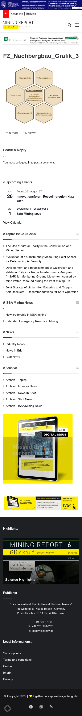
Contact (8, 666)
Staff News (13, 357)
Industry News (15, 344)
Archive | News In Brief (21, 392)
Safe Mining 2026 (29, 213)
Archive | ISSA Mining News (24, 405)
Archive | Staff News (19, 399)
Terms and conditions (17, 659)
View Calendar (12, 222)
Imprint (7, 672)
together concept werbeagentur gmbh (55, 696)
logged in (24, 162)
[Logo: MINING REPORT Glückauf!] (20, 25)
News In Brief (14, 350)
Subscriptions (12, 653)
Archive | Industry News (21, 386)
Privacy (8, 679)
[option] (41, 561)
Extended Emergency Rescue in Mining (32, 321)
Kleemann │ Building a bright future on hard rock (40, 13)
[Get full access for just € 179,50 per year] (41, 503)
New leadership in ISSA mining (26, 314)
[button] (7, 708)
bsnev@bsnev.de (42, 630)
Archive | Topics (16, 379)
